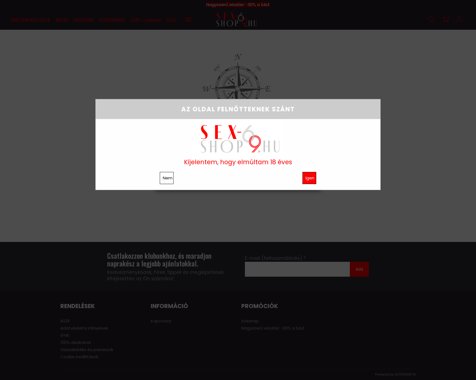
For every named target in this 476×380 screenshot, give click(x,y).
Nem (167, 178)
